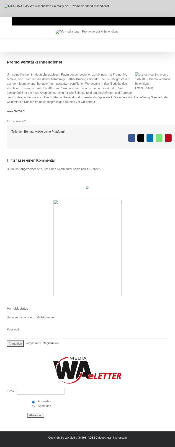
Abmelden (44, 406)
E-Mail (11, 391)
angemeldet (28, 169)
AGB (90, 437)
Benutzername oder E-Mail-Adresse (30, 317)
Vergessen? (33, 343)
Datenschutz (103, 437)
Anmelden (44, 401)
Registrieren (51, 343)
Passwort (13, 329)
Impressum (120, 437)
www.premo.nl (16, 111)
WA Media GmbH (75, 437)
